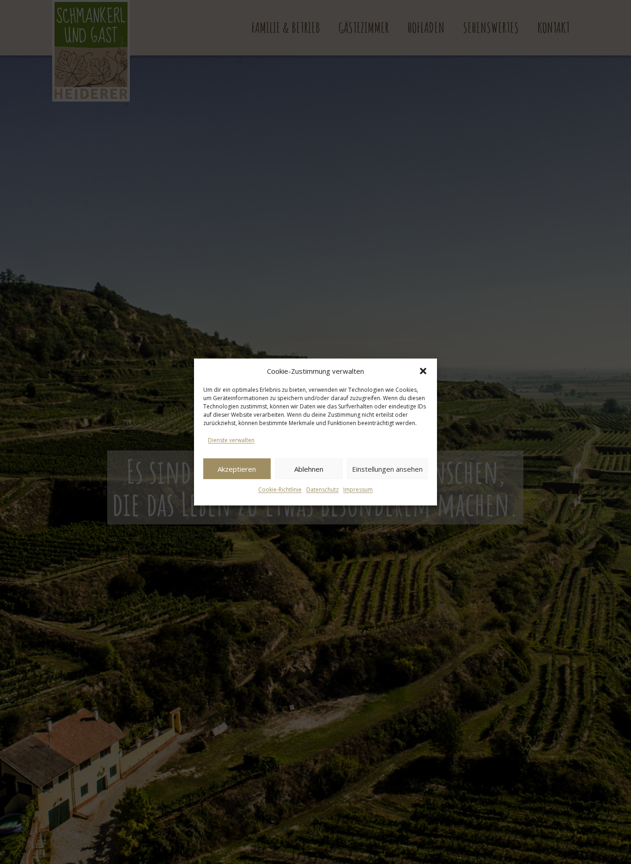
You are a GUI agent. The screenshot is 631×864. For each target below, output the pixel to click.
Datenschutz (322, 489)
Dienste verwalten (231, 440)
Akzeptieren (237, 469)
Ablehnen (308, 469)
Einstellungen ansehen (387, 469)
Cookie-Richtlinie (280, 489)
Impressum (358, 489)
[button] (423, 371)
